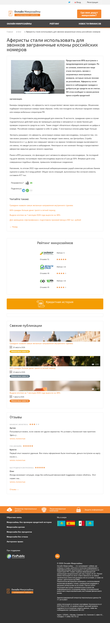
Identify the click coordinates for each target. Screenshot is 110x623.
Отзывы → (14, 489)
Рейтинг (54, 23)
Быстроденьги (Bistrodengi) (22, 468)
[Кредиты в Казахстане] (89, 523)
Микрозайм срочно (16, 527)
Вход (78, 2)
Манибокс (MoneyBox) (19, 424)
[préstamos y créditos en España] (70, 523)
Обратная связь (14, 517)
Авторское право (15, 541)
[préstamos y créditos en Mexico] (80, 523)
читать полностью (17, 439)
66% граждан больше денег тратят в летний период (32, 210)
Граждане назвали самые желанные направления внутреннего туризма (41, 205)
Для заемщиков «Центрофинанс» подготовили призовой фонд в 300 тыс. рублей (45, 220)
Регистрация (92, 2)
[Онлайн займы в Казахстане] (61, 523)
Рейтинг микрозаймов (55, 243)
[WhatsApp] (27, 190)
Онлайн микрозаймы (19, 23)
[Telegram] (23, 190)
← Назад (13, 227)
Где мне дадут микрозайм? (89, 14)
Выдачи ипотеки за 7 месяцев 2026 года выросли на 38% (35, 215)
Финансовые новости (19, 351)
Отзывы (16, 417)
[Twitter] (69, 2)
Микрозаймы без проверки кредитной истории (29, 522)
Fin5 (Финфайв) (16, 446)
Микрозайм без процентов (19, 532)
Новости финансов (90, 23)
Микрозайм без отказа (17, 537)
